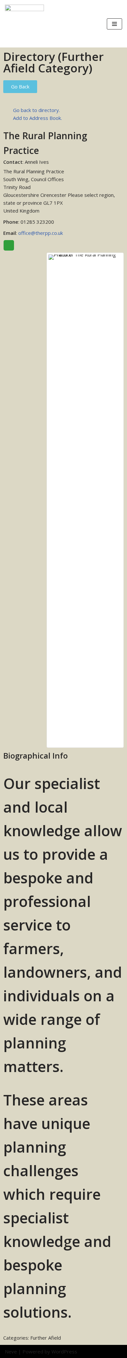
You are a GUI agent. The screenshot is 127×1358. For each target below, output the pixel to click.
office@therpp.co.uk (40, 233)
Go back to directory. (36, 110)
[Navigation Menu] (114, 23)
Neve (11, 1351)
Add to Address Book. (37, 118)
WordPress (64, 1351)
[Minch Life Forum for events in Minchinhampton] (24, 24)
